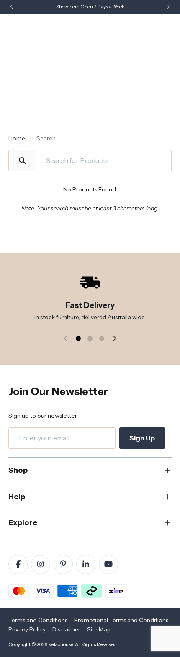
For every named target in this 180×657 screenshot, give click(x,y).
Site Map (99, 629)
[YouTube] (108, 564)
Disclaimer (66, 629)
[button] (168, 7)
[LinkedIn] (85, 564)
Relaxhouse (60, 644)
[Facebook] (18, 564)
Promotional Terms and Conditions (121, 620)
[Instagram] (40, 564)
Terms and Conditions (37, 620)
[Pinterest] (63, 564)
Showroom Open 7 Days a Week (90, 7)
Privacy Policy (27, 629)
